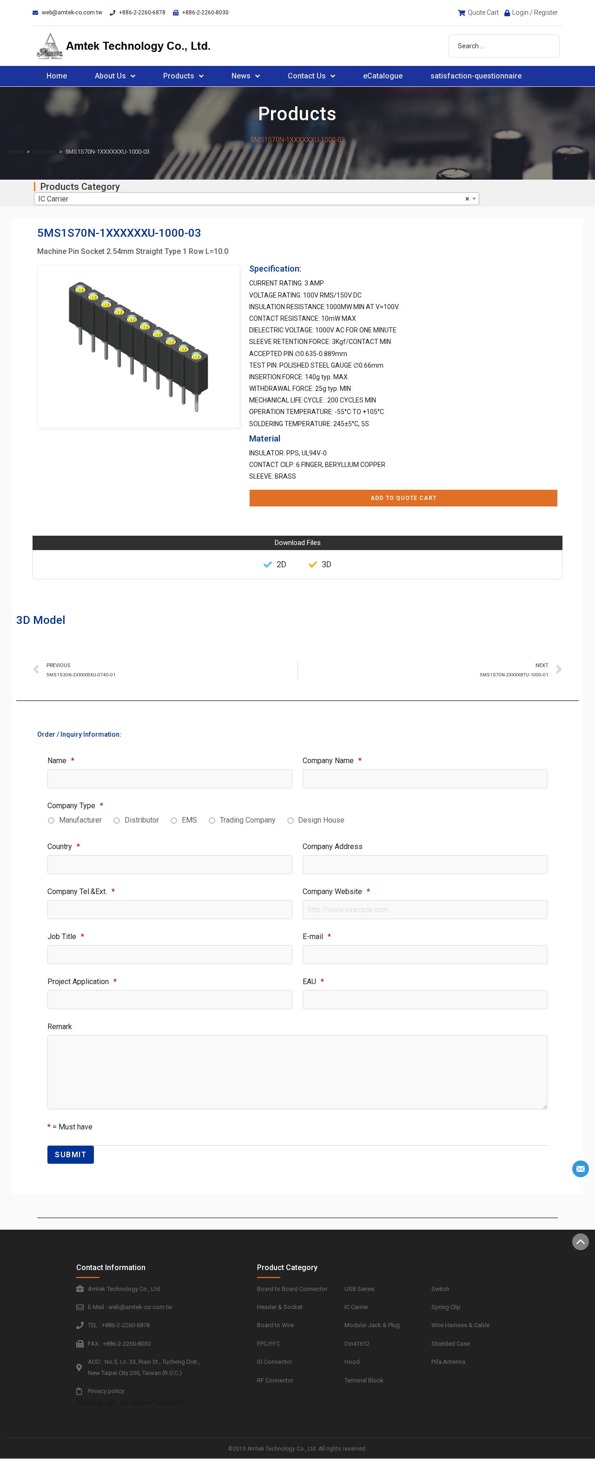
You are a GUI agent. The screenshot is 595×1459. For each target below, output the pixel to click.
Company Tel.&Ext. (81, 891)
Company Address (333, 846)
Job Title (65, 936)
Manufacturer (80, 820)
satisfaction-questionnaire (476, 75)
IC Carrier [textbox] (253, 199)
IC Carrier (44, 151)
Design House (321, 820)
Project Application (82, 981)
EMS (189, 820)
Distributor (142, 820)
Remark (59, 1026)
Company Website (336, 891)
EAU (313, 981)
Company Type (75, 805)
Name (60, 760)
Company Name (332, 760)
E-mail (317, 936)
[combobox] (256, 198)
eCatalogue (383, 75)
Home (56, 75)
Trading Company (248, 820)
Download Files (298, 542)
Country (63, 846)
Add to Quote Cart (403, 498)
